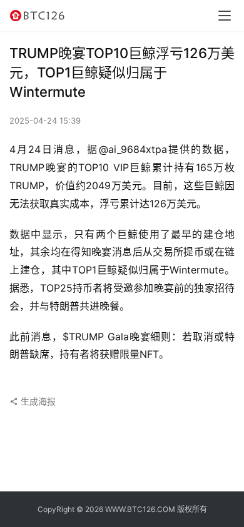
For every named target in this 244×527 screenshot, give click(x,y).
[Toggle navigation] (224, 15)
